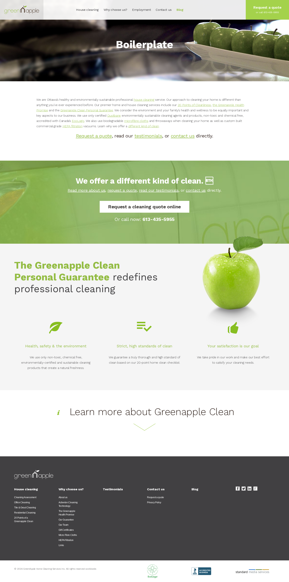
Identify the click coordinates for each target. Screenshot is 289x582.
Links (61, 545)
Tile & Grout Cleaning (25, 507)
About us (63, 497)
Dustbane (114, 115)
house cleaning (144, 100)
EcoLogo (78, 121)
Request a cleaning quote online (144, 207)
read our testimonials (158, 190)
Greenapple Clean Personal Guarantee (86, 110)
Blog (180, 10)
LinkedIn (249, 488)
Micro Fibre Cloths (68, 535)
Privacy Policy (154, 502)
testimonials (148, 136)
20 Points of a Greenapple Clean (23, 519)
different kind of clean (143, 126)
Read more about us (86, 190)
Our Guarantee (66, 519)
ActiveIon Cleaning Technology (68, 504)
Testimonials (113, 489)
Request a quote (94, 136)
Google (255, 488)
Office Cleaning (22, 502)
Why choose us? (115, 10)
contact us (183, 136)
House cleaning (87, 10)
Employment (141, 10)
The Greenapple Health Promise (67, 513)
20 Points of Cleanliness (194, 105)
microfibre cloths (136, 121)
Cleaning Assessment (25, 497)
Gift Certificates (66, 530)
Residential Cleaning (25, 512)
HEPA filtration (73, 126)
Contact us (164, 10)
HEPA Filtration (66, 540)
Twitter (244, 488)
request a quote (122, 190)
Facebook (238, 488)
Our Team (63, 524)
